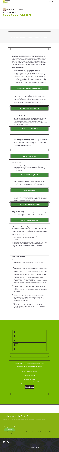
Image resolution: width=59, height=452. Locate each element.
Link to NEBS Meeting (29, 190)
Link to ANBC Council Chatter (29, 220)
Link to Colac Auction (29, 156)
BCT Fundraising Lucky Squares (29, 108)
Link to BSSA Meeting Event (29, 174)
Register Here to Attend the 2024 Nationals (29, 88)
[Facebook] (8, 442)
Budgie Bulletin (9, 12)
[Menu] (55, 1)
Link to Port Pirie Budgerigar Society (29, 204)
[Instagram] (4, 442)
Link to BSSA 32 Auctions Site (29, 128)
